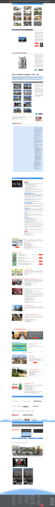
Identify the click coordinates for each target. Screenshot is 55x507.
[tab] (16, 239)
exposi (25, 500)
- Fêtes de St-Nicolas (27, 499)
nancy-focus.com (46, 1)
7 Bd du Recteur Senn (35, 197)
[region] (17, 476)
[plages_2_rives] (24, 352)
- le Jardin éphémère (27, 498)
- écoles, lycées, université (14, 503)
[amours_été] (26, 352)
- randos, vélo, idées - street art (20, 502)
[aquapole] (29, 352)
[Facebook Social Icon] (38, 504)
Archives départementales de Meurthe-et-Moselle (38, 164)
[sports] (30, 352)
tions (26, 500)
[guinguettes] (23, 352)
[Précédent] (11, 347)
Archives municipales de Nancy (38, 163)
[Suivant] (43, 347)
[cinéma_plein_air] (27, 352)
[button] (36, 70)
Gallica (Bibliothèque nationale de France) (38, 162)
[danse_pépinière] (25, 352)
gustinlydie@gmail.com (29, 285)
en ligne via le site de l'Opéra (27, 321)
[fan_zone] (28, 352)
